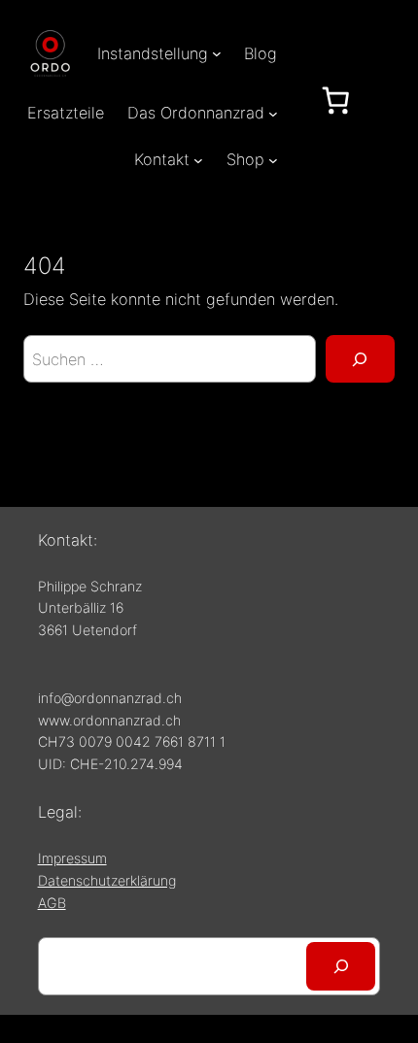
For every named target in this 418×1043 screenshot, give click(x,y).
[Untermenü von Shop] (273, 160)
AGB (52, 902)
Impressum (72, 858)
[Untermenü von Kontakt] (198, 160)
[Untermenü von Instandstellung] (217, 53)
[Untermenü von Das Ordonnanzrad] (273, 113)
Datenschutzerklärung (107, 880)
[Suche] (360, 359)
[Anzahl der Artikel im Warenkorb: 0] (334, 100)
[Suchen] (340, 966)
